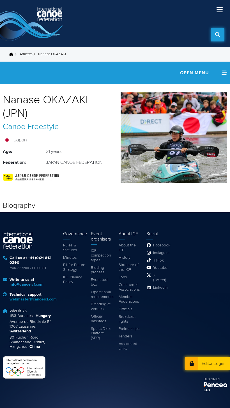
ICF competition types (101, 255)
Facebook (161, 245)
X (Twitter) (159, 277)
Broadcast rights (127, 319)
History (124, 258)
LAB (207, 390)
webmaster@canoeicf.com (33, 299)
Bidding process (97, 270)
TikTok (158, 260)
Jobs (123, 277)
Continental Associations (129, 287)
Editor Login (213, 363)
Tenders (125, 336)
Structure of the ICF (129, 267)
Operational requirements (102, 294)
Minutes (70, 258)
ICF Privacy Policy (72, 279)
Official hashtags (98, 318)
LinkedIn (160, 288)
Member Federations (129, 299)
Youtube (160, 268)
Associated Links (128, 346)
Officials (125, 309)
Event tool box (99, 282)
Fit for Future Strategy (74, 267)
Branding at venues (101, 306)
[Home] (32, 23)
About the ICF (127, 247)
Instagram (161, 253)
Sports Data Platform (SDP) (101, 333)
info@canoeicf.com (26, 284)
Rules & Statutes (70, 247)
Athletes (26, 54)
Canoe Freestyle (31, 127)
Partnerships (129, 329)
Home (12, 54)
